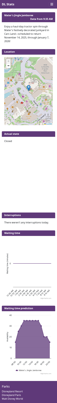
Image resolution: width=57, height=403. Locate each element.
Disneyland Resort (12, 391)
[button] (29, 88)
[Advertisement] (28, 179)
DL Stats (8, 4)
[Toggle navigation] (51, 4)
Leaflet (49, 123)
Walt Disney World (12, 398)
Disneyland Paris (11, 395)
